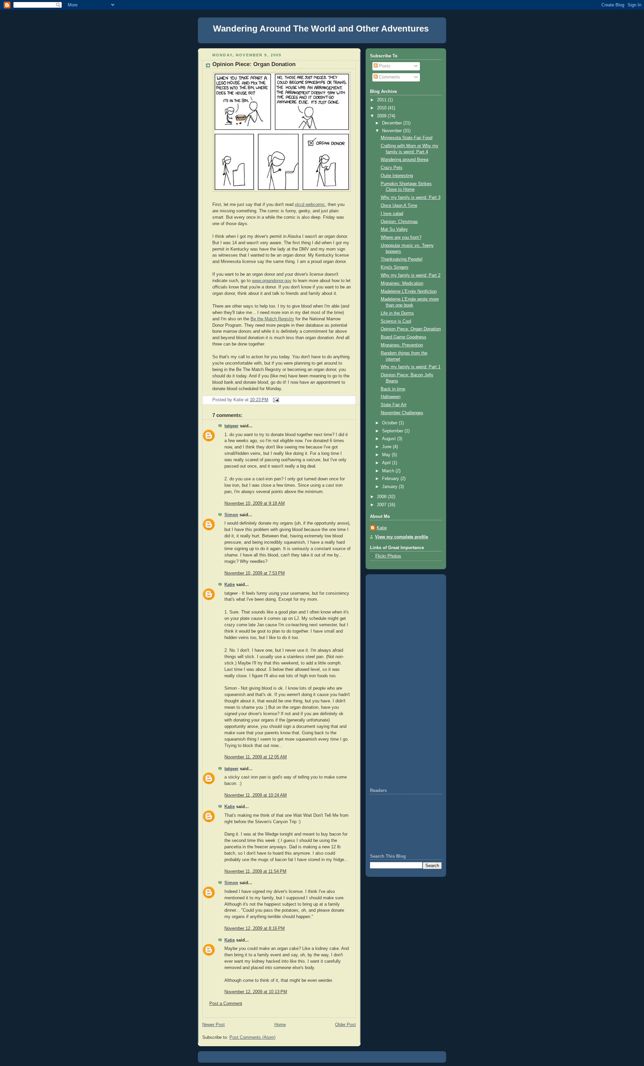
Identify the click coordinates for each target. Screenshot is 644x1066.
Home (280, 1024)
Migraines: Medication (402, 283)
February (391, 478)
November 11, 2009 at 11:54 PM (255, 871)
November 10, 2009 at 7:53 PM (254, 573)
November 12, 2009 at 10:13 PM (255, 992)
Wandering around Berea (404, 159)
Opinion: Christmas (399, 221)
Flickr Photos (388, 556)
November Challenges (402, 413)
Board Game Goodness (403, 337)
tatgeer (231, 426)
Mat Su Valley (394, 229)
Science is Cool (396, 321)
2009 (382, 116)
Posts (384, 66)
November (392, 130)
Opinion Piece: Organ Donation (254, 64)
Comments (389, 77)
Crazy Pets (391, 167)
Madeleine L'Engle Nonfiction (409, 291)
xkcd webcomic (310, 204)
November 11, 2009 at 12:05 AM (255, 757)
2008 (382, 496)
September (393, 431)
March (388, 471)
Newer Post (213, 1024)
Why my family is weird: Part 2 (410, 275)
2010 (382, 108)
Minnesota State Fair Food (406, 138)
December (392, 123)
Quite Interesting (397, 175)
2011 (382, 100)
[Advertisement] (390, 680)
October (390, 423)
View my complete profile (401, 537)
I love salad (392, 213)
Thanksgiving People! (402, 259)
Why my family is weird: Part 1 (410, 367)
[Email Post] (275, 399)
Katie (229, 584)
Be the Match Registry (272, 319)
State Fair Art (394, 405)
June (387, 446)
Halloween (390, 396)
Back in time (393, 389)
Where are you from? (401, 237)
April (387, 463)
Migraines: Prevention (402, 345)
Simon (231, 515)
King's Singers (395, 267)
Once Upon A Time (399, 205)
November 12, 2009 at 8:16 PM (254, 928)
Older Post (345, 1024)
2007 (382, 504)
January (390, 486)
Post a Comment (225, 1003)
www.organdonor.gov (271, 280)
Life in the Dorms (397, 313)
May (387, 454)
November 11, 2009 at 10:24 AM (255, 795)
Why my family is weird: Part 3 (410, 197)
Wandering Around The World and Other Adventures (321, 28)
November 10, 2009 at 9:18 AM (254, 503)
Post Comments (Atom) (252, 1037)
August (389, 438)
